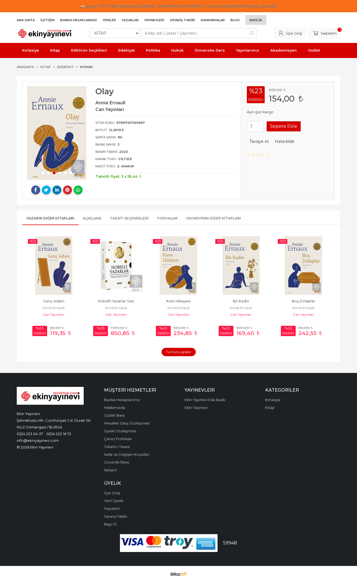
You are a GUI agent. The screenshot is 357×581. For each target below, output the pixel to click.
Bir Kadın (241, 301)
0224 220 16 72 (58, 433)
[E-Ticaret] (178, 573)
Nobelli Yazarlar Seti (116, 301)
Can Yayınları (53, 314)
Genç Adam (53, 301)
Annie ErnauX (53, 308)
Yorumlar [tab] (167, 218)
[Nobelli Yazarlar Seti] (116, 265)
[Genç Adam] (53, 265)
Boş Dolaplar (303, 301)
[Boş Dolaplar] (303, 265)
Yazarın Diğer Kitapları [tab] (50, 218)
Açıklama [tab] (92, 218)
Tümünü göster (178, 352)
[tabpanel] (57, 133)
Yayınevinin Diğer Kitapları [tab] (213, 218)
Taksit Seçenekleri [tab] (129, 218)
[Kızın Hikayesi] (178, 265)
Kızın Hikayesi (178, 301)
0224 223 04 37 (30, 433)
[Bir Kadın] (241, 265)
